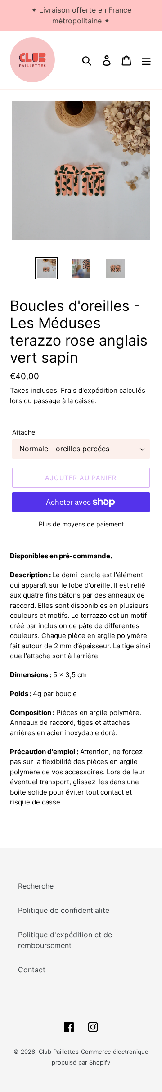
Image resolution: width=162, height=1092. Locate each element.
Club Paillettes (59, 1051)
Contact (31, 969)
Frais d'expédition (89, 390)
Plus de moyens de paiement (81, 524)
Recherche (36, 885)
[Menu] (146, 59)
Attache (23, 432)
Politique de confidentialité (63, 910)
